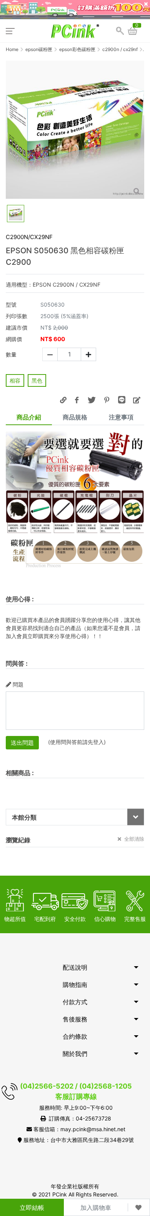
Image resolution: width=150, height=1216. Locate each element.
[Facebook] (76, 400)
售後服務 (75, 1019)
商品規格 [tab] (75, 417)
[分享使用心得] (136, 400)
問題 (18, 684)
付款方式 (75, 1002)
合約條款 (75, 1036)
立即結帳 (32, 1207)
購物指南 (75, 984)
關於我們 (75, 1054)
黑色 (37, 380)
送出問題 (22, 742)
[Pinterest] (106, 400)
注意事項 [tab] (121, 417)
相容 (15, 380)
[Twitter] (91, 400)
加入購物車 (95, 1207)
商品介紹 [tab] (29, 417)
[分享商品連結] (63, 400)
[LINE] (121, 400)
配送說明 (75, 967)
